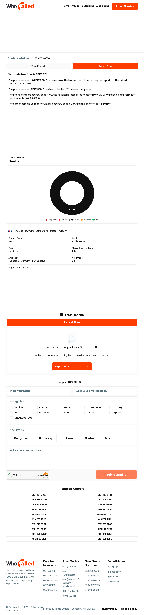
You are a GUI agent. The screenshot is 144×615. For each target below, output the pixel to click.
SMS (91, 412)
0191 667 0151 (105, 504)
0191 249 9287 (104, 529)
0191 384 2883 (39, 494)
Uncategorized (23, 417)
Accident (19, 407)
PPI (16, 412)
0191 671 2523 (39, 519)
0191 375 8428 (39, 534)
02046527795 (92, 585)
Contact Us (12, 610)
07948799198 (92, 590)
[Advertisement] (70, 31)
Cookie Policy (129, 609)
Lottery (118, 407)
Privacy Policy (109, 609)
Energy (43, 407)
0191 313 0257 (39, 524)
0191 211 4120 (105, 519)
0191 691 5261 (39, 514)
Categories (88, 6)
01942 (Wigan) (70, 595)
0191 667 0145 (105, 494)
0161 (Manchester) (69, 573)
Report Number (124, 6)
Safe (108, 438)
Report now (62, 366)
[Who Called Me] (16, 6)
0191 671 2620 (105, 539)
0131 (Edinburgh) (71, 591)
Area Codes (102, 6)
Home (66, 6)
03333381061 (49, 585)
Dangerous (21, 438)
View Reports (38, 66)
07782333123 (50, 575)
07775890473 (92, 580)
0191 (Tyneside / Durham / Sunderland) (70, 583)
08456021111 (49, 571)
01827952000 (92, 571)
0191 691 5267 (105, 524)
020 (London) (69, 566)
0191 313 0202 (105, 499)
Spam (117, 412)
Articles (75, 6)
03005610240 (50, 580)
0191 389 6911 (39, 509)
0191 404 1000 (39, 504)
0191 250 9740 (39, 499)
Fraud (67, 407)
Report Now (105, 66)
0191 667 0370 (104, 514)
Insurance (95, 407)
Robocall (44, 412)
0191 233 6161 (39, 539)
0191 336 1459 (105, 534)
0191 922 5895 (104, 509)
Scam (67, 412)
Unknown (68, 438)
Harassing (45, 438)
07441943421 (92, 575)
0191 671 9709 (39, 529)
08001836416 (50, 590)
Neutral (89, 438)
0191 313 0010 (42, 58)
